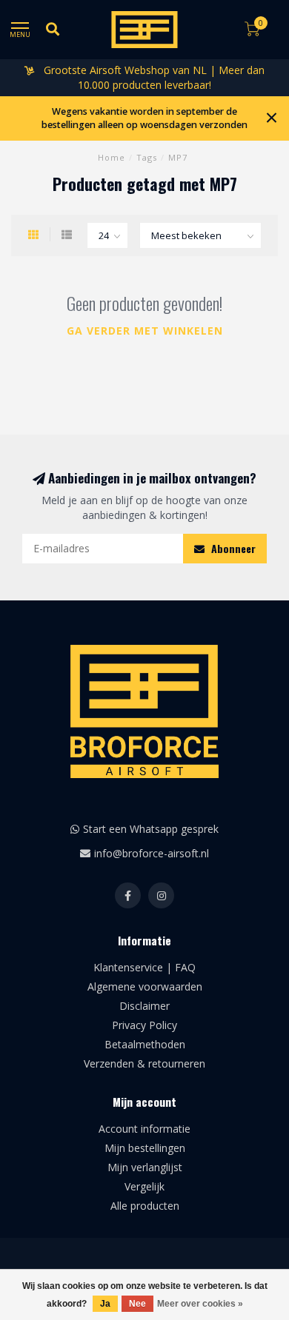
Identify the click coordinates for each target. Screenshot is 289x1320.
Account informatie (144, 1129)
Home (111, 157)
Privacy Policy (144, 1025)
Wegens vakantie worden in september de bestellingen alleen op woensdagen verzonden (144, 118)
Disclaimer (144, 1006)
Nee (137, 1304)
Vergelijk (144, 1186)
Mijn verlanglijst (144, 1167)
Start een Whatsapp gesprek (151, 829)
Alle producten (144, 1206)
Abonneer (232, 548)
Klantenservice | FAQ (144, 967)
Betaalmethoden (144, 1044)
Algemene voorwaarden (144, 986)
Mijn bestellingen (144, 1148)
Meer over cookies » (200, 1304)
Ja (105, 1304)
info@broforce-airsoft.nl (151, 853)
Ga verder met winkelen (145, 331)
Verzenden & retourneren (144, 1063)
